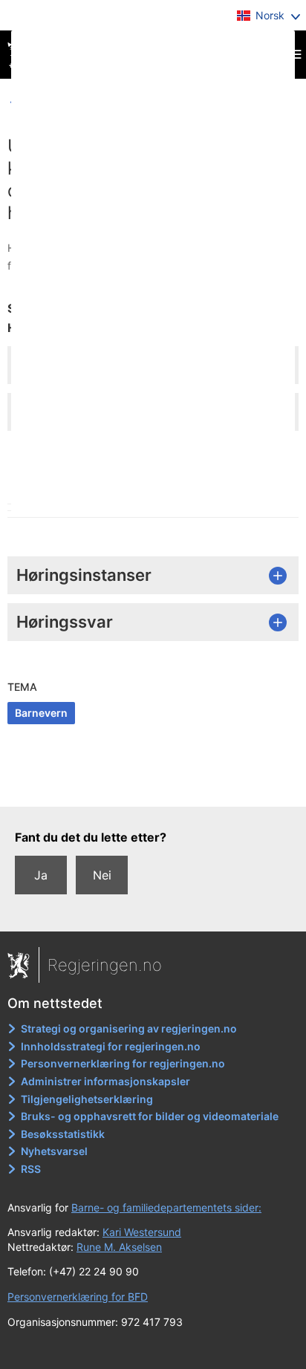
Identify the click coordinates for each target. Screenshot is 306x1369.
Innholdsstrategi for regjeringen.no (111, 1046)
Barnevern (41, 712)
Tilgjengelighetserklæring (87, 1099)
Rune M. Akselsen (119, 1246)
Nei (102, 875)
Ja (41, 875)
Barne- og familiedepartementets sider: (166, 1207)
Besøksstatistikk (63, 1134)
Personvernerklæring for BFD (77, 1296)
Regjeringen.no (105, 965)
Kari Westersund (141, 1232)
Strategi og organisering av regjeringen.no (129, 1028)
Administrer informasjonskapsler (105, 1081)
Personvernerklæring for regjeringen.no (123, 1063)
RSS (31, 1168)
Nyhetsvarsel (54, 1151)
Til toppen (153, 785)
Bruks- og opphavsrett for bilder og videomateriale (150, 1116)
